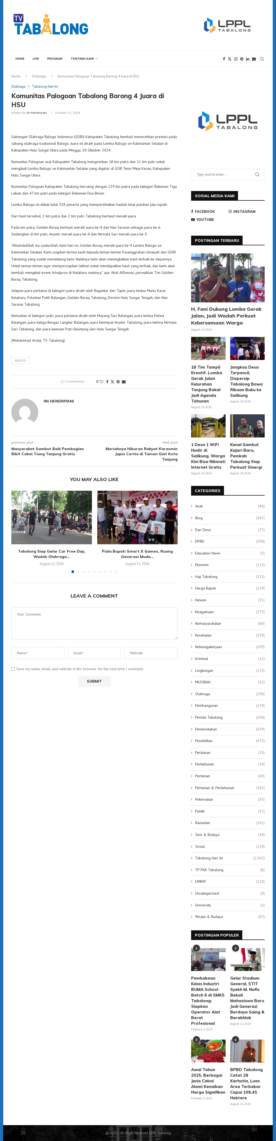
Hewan (230, 600)
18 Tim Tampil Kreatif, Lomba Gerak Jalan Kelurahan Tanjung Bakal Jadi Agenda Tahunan (206, 384)
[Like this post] (101, 381)
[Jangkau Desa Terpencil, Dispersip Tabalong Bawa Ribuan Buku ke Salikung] (247, 348)
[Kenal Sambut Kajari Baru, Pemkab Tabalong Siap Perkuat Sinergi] (247, 425)
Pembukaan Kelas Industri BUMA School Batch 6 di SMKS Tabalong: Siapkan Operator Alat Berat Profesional (208, 1001)
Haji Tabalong (230, 576)
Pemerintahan (230, 729)
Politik (230, 811)
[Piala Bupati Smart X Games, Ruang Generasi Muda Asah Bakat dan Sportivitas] (137, 517)
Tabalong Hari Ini (230, 858)
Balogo (20, 360)
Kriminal (230, 658)
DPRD (230, 541)
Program (55, 58)
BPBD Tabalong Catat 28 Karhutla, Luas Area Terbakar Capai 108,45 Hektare (246, 1083)
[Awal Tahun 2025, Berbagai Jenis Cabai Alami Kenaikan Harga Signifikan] (208, 1051)
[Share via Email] (124, 381)
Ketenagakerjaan (230, 646)
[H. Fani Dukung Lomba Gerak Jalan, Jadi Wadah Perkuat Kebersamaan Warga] (228, 277)
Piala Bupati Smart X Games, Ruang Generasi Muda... (137, 554)
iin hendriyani (37, 113)
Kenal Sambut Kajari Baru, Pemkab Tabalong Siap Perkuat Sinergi (246, 456)
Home (20, 58)
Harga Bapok (230, 588)
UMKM (230, 881)
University (230, 905)
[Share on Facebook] (107, 381)
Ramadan (230, 822)
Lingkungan (230, 670)
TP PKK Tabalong (230, 869)
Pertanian (230, 775)
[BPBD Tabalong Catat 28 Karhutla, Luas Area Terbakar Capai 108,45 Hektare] (247, 1051)
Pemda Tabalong (230, 717)
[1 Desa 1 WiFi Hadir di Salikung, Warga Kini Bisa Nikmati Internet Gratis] (208, 425)
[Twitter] (230, 59)
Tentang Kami (82, 58)
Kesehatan (230, 635)
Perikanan (230, 752)
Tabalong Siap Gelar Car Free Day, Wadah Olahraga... (51, 554)
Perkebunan (230, 764)
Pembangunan (230, 705)
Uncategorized (230, 893)
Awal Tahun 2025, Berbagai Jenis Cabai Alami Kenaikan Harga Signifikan (208, 1081)
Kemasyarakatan (230, 623)
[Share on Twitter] (112, 381)
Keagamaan (230, 611)
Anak (230, 506)
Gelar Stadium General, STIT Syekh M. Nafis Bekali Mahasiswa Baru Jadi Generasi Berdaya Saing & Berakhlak (247, 998)
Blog (230, 517)
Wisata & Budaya (230, 916)
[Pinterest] (241, 59)
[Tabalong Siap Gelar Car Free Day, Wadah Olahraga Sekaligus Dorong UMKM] (51, 517)
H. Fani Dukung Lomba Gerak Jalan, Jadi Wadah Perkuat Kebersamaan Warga (226, 316)
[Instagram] (235, 59)
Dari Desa (230, 529)
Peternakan (230, 799)
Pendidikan (230, 740)
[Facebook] (224, 59)
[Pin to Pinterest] (118, 381)
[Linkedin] (247, 59)
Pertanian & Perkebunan (230, 787)
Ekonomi (230, 564)
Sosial (230, 846)
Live (36, 58)
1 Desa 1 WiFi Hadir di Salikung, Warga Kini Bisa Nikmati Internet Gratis (208, 456)
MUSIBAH (230, 682)
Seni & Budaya (230, 834)
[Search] (262, 59)
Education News (230, 553)
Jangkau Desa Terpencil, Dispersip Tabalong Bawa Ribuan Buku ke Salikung (246, 381)
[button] (18, 531)
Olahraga (39, 76)
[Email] (254, 59)
